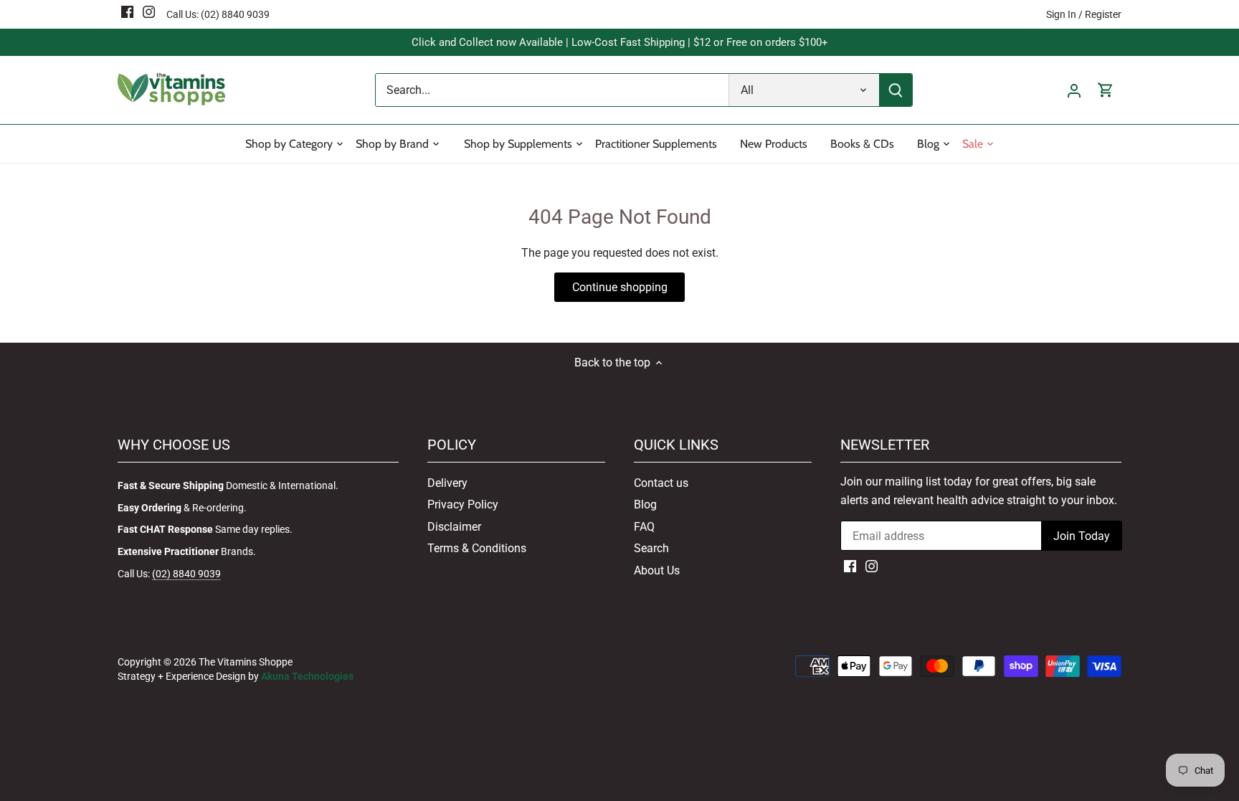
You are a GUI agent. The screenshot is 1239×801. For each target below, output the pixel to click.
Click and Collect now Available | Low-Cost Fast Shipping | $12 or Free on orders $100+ (620, 42)
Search (651, 548)
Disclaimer (454, 527)
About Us (657, 570)
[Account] (1074, 90)
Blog (645, 504)
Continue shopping (620, 287)
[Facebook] (127, 11)
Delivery (447, 483)
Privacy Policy (462, 504)
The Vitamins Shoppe (246, 662)
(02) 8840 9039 (235, 14)
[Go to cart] (1105, 90)
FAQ (644, 527)
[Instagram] (149, 11)
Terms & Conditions (476, 548)
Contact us (661, 483)
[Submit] (895, 90)
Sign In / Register (1083, 14)
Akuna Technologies (307, 676)
